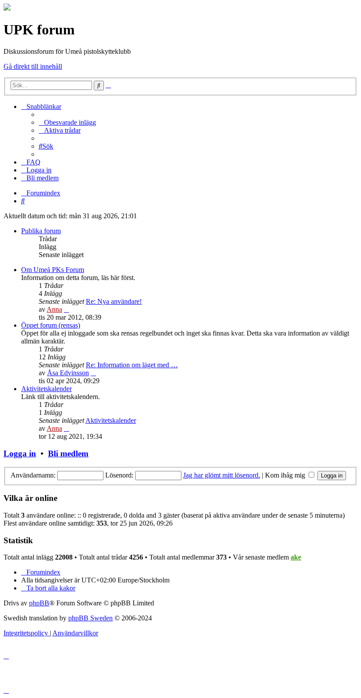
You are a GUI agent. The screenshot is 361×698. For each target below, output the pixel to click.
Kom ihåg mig (286, 475)
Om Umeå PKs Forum (52, 269)
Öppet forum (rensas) (50, 325)
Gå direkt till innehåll (33, 66)
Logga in (20, 453)
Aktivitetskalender (46, 388)
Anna (54, 309)
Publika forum (41, 231)
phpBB (39, 603)
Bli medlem (68, 453)
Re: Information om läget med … (132, 365)
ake (296, 557)
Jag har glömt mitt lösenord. (221, 475)
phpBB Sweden (90, 618)
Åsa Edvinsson (68, 373)
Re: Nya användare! (114, 301)
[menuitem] (67, 122)
